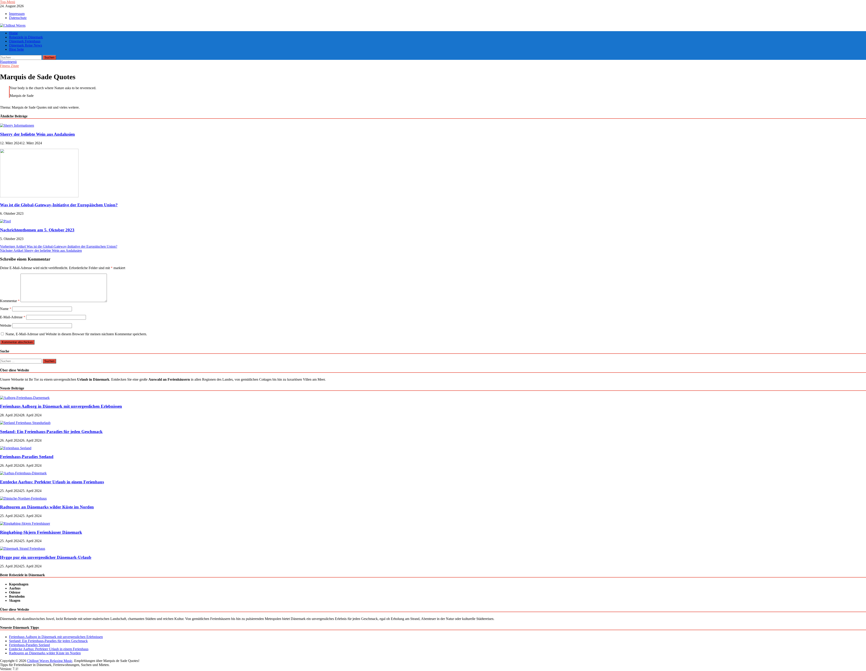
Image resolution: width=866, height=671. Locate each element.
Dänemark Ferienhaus (24, 41)
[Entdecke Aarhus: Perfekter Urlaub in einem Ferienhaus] (23, 473)
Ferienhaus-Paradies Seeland (26, 456)
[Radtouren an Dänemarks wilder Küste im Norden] (23, 498)
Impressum (17, 14)
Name (5, 309)
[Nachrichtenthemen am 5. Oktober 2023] (5, 221)
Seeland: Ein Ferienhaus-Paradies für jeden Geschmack (51, 431)
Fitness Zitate (9, 66)
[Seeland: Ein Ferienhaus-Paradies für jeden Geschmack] (25, 423)
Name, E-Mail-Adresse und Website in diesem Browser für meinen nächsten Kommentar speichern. (76, 334)
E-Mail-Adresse (12, 317)
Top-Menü (7, 2)
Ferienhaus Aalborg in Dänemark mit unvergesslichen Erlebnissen (61, 406)
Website (5, 325)
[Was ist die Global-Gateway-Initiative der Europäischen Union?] (39, 196)
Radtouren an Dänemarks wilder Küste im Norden (47, 507)
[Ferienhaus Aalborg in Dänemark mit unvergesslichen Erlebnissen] (25, 398)
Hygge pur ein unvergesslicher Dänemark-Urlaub (45, 557)
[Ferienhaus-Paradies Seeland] (15, 448)
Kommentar (10, 301)
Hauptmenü (8, 62)
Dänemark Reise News (25, 45)
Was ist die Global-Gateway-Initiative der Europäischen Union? (59, 205)
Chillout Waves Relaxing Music (49, 661)
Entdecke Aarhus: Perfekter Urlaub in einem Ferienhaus (52, 482)
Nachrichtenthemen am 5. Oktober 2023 (37, 230)
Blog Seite (16, 49)
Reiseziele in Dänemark (26, 37)
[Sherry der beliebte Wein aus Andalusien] (17, 125)
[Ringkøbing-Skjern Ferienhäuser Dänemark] (25, 523)
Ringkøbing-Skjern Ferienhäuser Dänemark (41, 532)
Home (13, 33)
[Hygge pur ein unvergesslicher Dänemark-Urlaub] (22, 548)
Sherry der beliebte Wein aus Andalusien (37, 134)
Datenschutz (18, 18)
